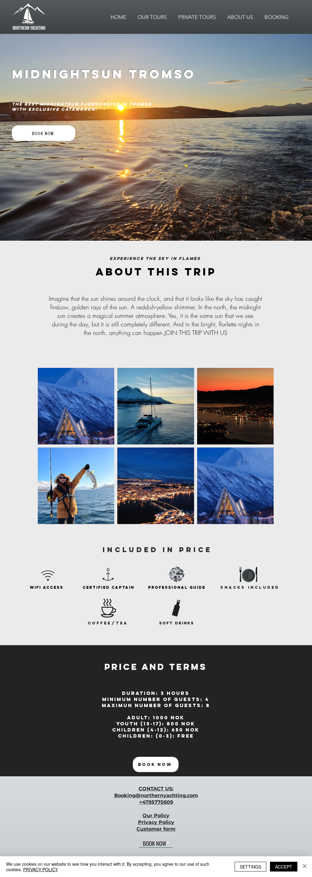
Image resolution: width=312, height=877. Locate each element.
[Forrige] (26, 137)
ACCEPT (283, 867)
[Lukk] (304, 866)
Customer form (156, 829)
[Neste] (285, 137)
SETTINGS (250, 867)
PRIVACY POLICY (40, 869)
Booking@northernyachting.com (156, 795)
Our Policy (156, 815)
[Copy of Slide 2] (156, 225)
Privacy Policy (156, 822)
